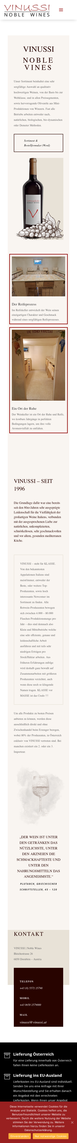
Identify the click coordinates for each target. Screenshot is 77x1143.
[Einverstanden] (72, 1122)
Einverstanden (19, 1136)
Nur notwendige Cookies (51, 1136)
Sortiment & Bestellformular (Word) (37, 143)
